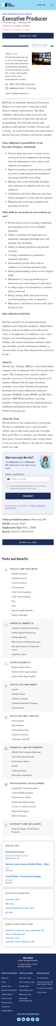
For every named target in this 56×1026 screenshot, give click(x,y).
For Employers (42, 978)
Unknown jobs (12, 899)
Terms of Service (37, 506)
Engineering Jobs (26, 990)
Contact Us (5, 1006)
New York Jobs (25, 978)
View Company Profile (16, 93)
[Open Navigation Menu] (52, 5)
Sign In (41, 5)
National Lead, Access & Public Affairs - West (27, 864)
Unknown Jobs (12, 938)
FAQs (3, 982)
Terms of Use (6, 998)
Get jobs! (28, 496)
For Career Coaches (45, 988)
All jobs (9, 912)
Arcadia (8, 880)
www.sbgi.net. (18, 410)
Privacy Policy (10, 508)
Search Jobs (6, 986)
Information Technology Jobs (25, 999)
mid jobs (9, 903)
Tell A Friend (42, 992)
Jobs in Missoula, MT (15, 934)
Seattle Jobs (24, 986)
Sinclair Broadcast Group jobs (19, 908)
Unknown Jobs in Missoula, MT (19, 941)
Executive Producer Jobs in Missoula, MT (24, 930)
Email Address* (15, 474)
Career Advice (7, 994)
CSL (7, 867)
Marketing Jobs (25, 994)
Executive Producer (15, 852)
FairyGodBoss (6, 1010)
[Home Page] (10, 5)
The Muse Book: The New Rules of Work (45, 983)
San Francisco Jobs (26, 982)
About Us (5, 978)
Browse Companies (9, 990)
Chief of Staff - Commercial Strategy (23, 876)
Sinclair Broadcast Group (17, 14)
